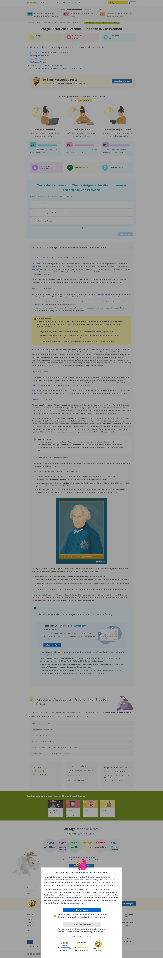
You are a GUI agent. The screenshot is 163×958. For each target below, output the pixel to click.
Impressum (88, 936)
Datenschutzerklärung (91, 885)
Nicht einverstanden (82, 925)
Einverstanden (82, 910)
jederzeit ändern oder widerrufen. (61, 900)
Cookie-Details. (110, 885)
